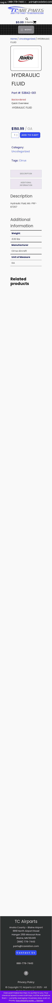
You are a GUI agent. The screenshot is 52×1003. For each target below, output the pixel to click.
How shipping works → (26, 1000)
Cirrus (22, 160)
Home (13, 38)
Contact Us (26, 952)
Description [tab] (26, 173)
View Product (26, 366)
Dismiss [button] (39, 1000)
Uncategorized (27, 38)
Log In (3, 2)
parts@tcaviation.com (40, 2)
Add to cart (30, 135)
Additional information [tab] (26, 183)
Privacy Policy (26, 982)
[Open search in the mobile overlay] (26, 19)
